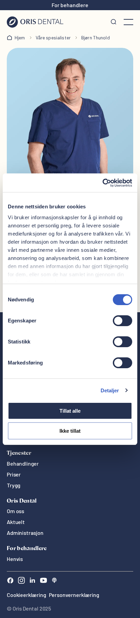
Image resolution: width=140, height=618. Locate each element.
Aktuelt (16, 522)
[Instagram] (21, 581)
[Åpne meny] (128, 22)
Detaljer (110, 390)
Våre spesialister (53, 37)
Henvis (15, 559)
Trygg (13, 485)
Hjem (20, 37)
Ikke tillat (70, 431)
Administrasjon (25, 532)
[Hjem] (35, 22)
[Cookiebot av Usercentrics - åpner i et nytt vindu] (102, 183)
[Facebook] (10, 581)
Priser (14, 474)
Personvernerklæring (74, 595)
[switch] (122, 320)
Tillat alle (70, 411)
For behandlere (70, 5)
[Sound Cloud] (54, 581)
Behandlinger (23, 463)
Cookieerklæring (26, 595)
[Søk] (113, 22)
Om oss (15, 511)
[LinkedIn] (32, 581)
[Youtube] (43, 581)
